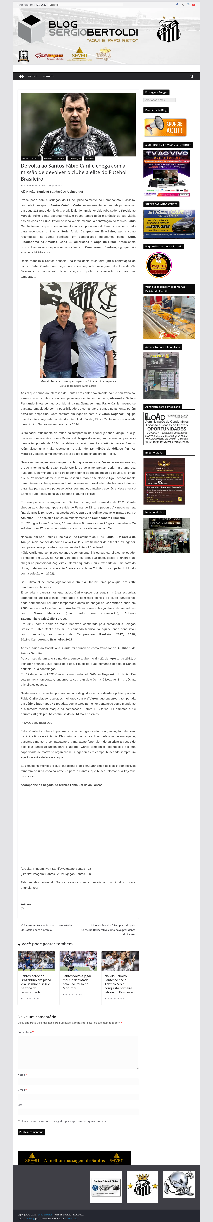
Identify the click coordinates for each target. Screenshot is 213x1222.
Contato (48, 76)
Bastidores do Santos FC (54, 158)
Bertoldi (33, 76)
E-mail (22, 1090)
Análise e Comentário (31, 158)
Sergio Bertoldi (55, 185)
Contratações (75, 158)
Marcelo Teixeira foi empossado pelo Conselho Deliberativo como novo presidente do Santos (108, 930)
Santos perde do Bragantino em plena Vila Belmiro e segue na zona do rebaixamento (36, 984)
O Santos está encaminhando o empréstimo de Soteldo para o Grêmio (47, 928)
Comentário (26, 1032)
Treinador (89, 158)
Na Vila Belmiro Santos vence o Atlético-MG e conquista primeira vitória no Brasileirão (120, 984)
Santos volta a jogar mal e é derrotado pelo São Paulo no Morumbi (77, 982)
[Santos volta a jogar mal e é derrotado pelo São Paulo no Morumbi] (78, 953)
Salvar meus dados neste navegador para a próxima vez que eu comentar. (65, 1121)
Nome (22, 1074)
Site (20, 1105)
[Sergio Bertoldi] (21, 76)
